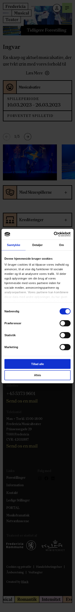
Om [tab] (61, 244)
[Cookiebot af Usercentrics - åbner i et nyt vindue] (54, 234)
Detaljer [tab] (37, 244)
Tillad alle (37, 363)
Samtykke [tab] (13, 244)
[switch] (65, 323)
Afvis (37, 375)
